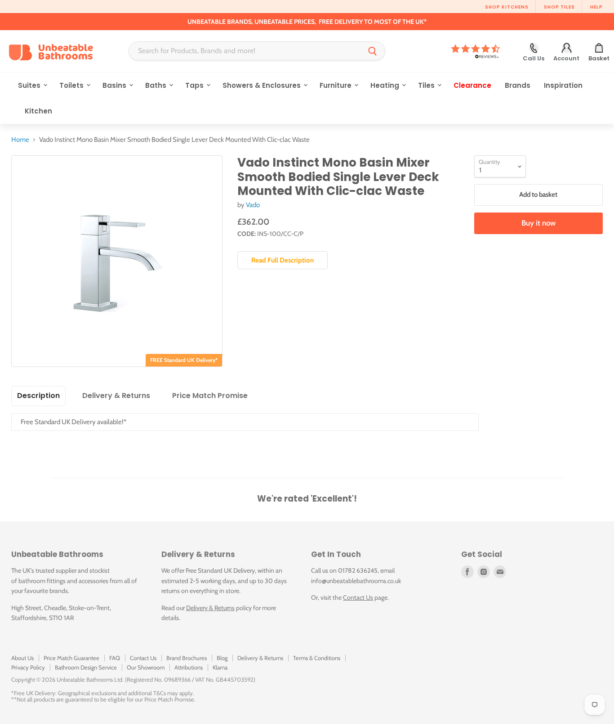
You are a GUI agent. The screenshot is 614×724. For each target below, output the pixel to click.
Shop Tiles (559, 7)
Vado (253, 205)
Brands (517, 85)
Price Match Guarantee (71, 657)
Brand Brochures (186, 657)
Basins (115, 85)
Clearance (472, 85)
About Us (22, 657)
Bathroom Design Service (86, 667)
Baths (156, 85)
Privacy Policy (28, 667)
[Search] (372, 51)
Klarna (220, 667)
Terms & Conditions (316, 657)
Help (596, 7)
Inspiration (563, 85)
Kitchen (38, 111)
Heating (385, 85)
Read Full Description (282, 260)
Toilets (72, 85)
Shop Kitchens (507, 7)
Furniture (336, 85)
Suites (30, 85)
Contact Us (358, 597)
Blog (222, 657)
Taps (195, 85)
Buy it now (538, 222)
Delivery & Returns (210, 608)
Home (20, 140)
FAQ (114, 657)
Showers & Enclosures (262, 85)
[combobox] (244, 51)
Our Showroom (146, 667)
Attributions (188, 667)
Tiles (427, 85)
